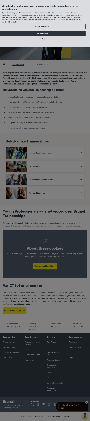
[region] (45, 23)
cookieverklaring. (12, 22)
